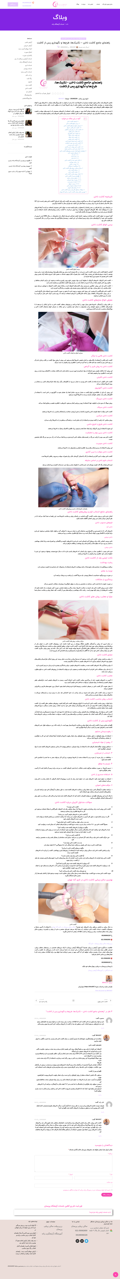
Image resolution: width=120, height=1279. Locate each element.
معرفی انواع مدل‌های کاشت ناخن (72, 125)
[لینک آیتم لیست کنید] (75, 1230)
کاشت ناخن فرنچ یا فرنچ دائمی (72, 141)
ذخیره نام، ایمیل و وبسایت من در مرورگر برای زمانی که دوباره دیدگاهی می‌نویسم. (86, 1190)
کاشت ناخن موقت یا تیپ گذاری (72, 147)
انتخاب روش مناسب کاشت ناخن (73, 174)
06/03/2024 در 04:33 (40, 1102)
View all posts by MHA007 (103, 990)
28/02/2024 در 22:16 (40, 1018)
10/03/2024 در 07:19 (40, 1119)
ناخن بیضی (73, 158)
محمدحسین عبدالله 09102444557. (15, 1266)
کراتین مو (29, 91)
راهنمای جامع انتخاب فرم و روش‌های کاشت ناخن (72, 151)
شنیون (30, 81)
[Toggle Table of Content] (84, 118)
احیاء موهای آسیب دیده (25, 49)
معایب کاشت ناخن (72, 172)
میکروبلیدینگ (28, 95)
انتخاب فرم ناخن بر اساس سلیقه (73, 149)
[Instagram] (82, 1241)
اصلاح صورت (28, 52)
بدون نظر (14, 116)
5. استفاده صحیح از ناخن (73, 185)
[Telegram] (86, 1241)
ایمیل (71, 1174)
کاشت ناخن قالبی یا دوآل (73, 127)
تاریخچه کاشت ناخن (72, 121)
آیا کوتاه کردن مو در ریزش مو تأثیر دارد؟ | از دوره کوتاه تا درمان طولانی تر (16, 111)
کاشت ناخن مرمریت (73, 145)
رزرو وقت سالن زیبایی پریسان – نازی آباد (100, 943)
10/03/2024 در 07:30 (40, 1035)
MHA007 (73, 47)
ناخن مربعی (73, 156)
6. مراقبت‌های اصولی (73, 187)
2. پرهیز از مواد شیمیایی (73, 180)
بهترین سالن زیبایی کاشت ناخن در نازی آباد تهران (72, 192)
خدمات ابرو (28, 65)
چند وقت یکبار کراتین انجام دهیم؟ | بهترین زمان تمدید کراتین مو (16, 134)
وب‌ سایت (109, 1182)
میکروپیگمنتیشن (27, 98)
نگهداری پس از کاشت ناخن (72, 176)
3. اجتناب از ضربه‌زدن (73, 182)
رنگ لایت (29, 78)
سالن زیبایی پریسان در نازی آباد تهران (63, 927)
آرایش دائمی (28, 42)
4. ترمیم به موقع (73, 183)
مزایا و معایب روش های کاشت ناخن (72, 168)
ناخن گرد (73, 154)
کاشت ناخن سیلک (73, 137)
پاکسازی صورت (27, 55)
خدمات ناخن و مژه (71, 38)
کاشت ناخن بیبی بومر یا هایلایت (73, 143)
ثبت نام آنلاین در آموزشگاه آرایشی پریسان (100, 970)
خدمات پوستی (28, 68)
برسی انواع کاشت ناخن (72, 123)
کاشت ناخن (64, 38)
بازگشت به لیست (73, 1000)
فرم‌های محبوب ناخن (73, 153)
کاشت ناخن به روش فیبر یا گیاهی (73, 129)
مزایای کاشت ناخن (72, 170)
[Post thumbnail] (28, 112)
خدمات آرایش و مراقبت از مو (23, 59)
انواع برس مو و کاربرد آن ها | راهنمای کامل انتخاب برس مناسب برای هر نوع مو (16, 123)
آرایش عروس (28, 45)
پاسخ (102, 1028)
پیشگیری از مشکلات (73, 166)
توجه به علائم (73, 164)
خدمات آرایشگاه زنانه (58, 24)
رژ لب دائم (29, 75)
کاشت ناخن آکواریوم (73, 133)
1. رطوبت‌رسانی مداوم (72, 178)
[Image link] (90, 1266)
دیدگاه (110, 1153)
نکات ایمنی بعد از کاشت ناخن (72, 160)
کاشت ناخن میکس (72, 139)
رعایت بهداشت (73, 162)
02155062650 (26, 6)
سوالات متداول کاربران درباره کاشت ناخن (72, 189)
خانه (67, 24)
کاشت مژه (29, 85)
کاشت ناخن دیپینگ (72, 135)
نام (111, 1174)
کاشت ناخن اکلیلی (72, 131)
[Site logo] (60, 4)
